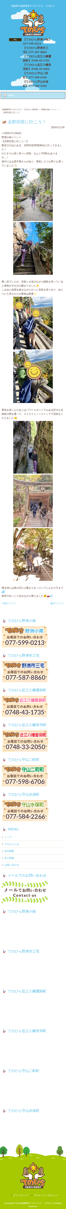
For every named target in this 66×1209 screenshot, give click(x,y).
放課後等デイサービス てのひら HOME (20, 109)
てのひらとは (11, 844)
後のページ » (57, 603)
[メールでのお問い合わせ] (33, 893)
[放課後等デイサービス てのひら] (33, 35)
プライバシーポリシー (45, 1195)
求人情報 (9, 858)
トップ (8, 837)
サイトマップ (20, 1195)
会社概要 (9, 851)
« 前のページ (9, 603)
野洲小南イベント (49, 109)
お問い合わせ (11, 865)
